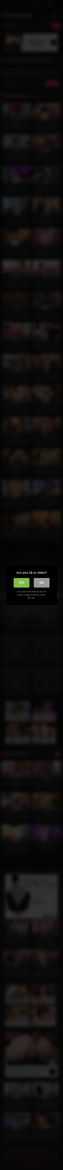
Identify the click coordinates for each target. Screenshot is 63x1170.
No (42, 582)
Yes (21, 582)
